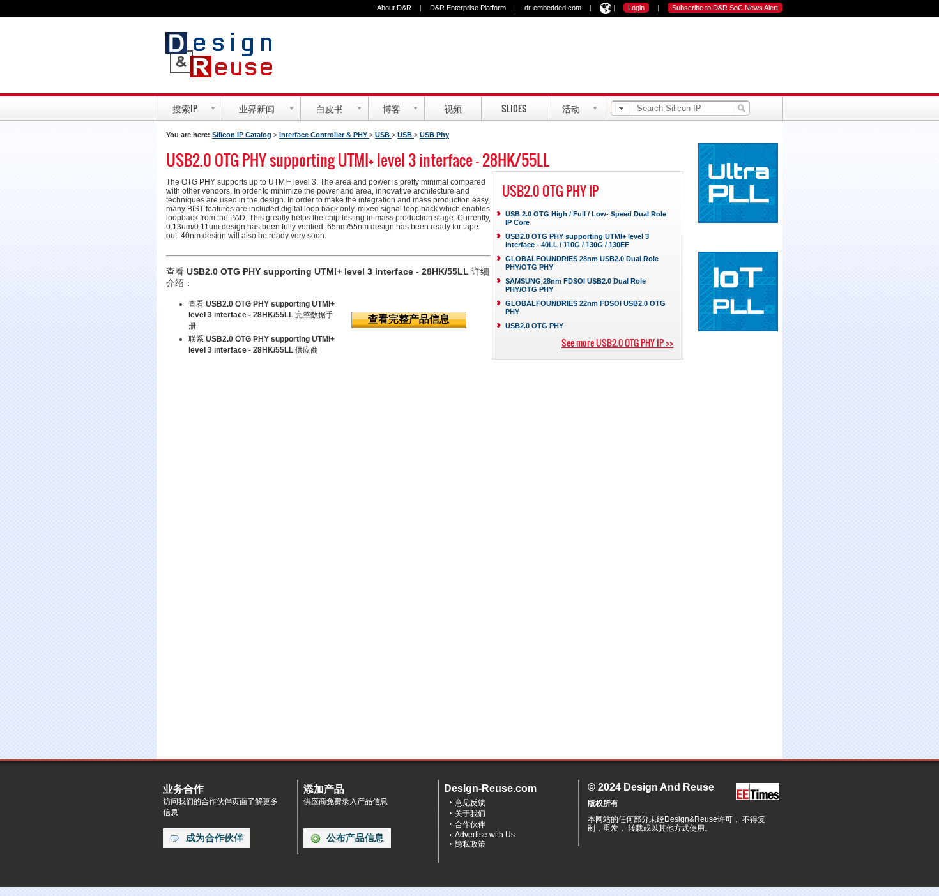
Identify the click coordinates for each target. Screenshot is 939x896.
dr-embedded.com (552, 7)
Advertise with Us (485, 834)
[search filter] (622, 108)
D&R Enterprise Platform (468, 7)
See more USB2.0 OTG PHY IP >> (617, 342)
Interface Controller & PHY (324, 135)
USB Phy (434, 135)
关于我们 (470, 813)
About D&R (394, 7)
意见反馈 (470, 802)
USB (383, 135)
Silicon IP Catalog (241, 135)
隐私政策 (470, 844)
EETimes (757, 792)
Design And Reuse (225, 54)
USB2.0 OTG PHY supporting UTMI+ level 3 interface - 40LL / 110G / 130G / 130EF (577, 240)
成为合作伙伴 (214, 838)
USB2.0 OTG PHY (534, 326)
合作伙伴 (470, 824)
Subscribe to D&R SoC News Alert (725, 7)
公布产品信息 (355, 838)
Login (636, 7)
